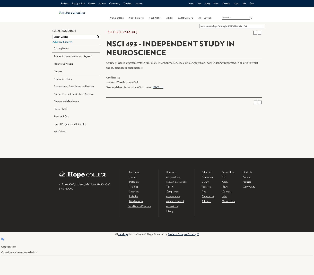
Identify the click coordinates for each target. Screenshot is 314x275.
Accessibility (172, 206)
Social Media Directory (139, 206)
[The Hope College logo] (81, 14)
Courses (58, 71)
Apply (207, 3)
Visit (199, 3)
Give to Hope (228, 201)
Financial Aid (60, 109)
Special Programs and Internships (70, 124)
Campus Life (185, 18)
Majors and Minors (63, 63)
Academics (117, 18)
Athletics (205, 18)
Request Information (176, 181)
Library (205, 181)
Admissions (136, 18)
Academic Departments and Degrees (72, 56)
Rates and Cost (61, 116)
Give (252, 3)
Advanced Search (62, 42)
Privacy (169, 211)
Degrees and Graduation (66, 101)
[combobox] (232, 26)
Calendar (226, 3)
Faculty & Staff (78, 3)
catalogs (123, 234)
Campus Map (173, 176)
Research (155, 18)
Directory (139, 3)
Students (64, 3)
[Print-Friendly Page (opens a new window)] (255, 33)
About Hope (228, 171)
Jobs (244, 3)
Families (92, 3)
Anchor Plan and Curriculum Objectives (74, 93)
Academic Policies (63, 78)
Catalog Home (61, 48)
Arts (169, 18)
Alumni (102, 3)
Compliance (172, 191)
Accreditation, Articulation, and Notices (74, 86)
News (216, 3)
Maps (236, 3)
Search (251, 17)
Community (114, 3)
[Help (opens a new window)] (259, 33)
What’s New (60, 131)
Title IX (169, 186)
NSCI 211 (158, 87)
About (191, 3)
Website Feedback (175, 201)
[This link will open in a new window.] (157, 230)
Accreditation (173, 196)
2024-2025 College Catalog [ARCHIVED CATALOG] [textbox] (223, 26)
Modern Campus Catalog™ (183, 234)
